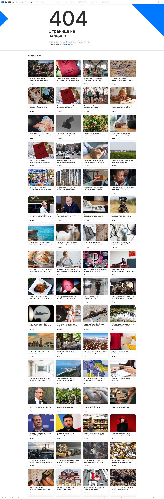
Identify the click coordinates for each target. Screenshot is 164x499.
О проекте (100, 497)
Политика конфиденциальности (112, 497)
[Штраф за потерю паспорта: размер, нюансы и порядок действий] (95, 182)
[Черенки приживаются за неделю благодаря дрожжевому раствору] (68, 400)
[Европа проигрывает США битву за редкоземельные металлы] (123, 454)
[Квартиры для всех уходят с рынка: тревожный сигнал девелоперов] (68, 182)
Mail (3, 497)
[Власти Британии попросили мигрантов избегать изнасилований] (41, 345)
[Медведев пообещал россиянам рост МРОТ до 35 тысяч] (41, 427)
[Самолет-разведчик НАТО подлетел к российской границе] (41, 318)
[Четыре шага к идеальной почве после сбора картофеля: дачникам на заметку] (123, 482)
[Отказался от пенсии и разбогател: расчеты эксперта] (41, 154)
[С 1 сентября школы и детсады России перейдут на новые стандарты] (123, 100)
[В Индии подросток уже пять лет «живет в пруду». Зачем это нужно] (123, 318)
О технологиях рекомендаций (128, 497)
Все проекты (21, 497)
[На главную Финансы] (9, 2)
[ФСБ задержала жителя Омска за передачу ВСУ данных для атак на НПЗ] (123, 291)
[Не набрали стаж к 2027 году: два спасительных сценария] (68, 291)
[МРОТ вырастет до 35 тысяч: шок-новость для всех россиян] (41, 127)
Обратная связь (157, 497)
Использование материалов (145, 497)
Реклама (14, 497)
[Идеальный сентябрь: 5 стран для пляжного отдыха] (95, 318)
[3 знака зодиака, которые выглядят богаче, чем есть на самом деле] (68, 345)
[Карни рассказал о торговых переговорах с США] (95, 482)
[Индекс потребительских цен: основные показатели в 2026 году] (95, 427)
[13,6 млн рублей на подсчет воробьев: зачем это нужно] (95, 454)
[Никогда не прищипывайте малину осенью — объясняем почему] (95, 127)
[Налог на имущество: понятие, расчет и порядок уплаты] (68, 482)
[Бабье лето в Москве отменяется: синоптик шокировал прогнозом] (95, 291)
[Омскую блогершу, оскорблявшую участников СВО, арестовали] (123, 263)
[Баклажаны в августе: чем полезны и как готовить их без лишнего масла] (41, 291)
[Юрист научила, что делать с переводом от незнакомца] (123, 127)
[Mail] (2, 2)
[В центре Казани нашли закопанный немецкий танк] (95, 236)
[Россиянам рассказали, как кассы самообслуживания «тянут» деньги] (41, 100)
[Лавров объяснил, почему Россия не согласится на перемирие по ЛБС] (41, 400)
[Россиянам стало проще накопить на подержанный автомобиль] (123, 400)
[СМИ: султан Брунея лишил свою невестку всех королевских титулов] (123, 182)
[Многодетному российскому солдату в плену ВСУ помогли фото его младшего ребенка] (95, 73)
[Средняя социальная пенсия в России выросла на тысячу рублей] (95, 154)
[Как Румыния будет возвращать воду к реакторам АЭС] (123, 154)
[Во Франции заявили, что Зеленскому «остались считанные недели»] (68, 427)
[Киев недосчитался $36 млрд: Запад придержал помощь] (95, 373)
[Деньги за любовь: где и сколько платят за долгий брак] (95, 100)
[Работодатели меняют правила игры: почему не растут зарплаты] (68, 263)
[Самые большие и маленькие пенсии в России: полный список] (68, 73)
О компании (8, 497)
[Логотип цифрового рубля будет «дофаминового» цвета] (95, 263)
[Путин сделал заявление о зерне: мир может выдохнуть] (68, 209)
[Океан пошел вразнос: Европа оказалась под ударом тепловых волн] (41, 236)
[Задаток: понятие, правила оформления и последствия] (95, 209)
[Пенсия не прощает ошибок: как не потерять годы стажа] (68, 100)
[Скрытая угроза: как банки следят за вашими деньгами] (68, 127)
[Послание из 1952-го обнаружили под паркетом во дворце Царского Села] (123, 73)
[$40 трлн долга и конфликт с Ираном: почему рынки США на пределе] (41, 209)
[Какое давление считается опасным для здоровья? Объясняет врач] (123, 236)
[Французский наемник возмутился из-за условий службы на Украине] (41, 73)
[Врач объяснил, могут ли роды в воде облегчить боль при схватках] (95, 400)
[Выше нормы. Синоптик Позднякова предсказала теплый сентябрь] (41, 182)
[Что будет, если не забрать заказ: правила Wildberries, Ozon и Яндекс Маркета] (68, 454)
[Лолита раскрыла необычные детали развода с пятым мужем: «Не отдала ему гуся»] (123, 427)
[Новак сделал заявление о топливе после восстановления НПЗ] (41, 454)
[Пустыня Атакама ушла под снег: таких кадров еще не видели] (95, 345)
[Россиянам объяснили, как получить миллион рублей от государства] (68, 318)
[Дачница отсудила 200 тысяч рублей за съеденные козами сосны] (68, 236)
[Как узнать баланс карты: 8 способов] (123, 373)
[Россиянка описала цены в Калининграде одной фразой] (68, 154)
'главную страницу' (67, 44)
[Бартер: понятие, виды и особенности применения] (123, 345)
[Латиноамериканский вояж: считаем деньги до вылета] (68, 373)
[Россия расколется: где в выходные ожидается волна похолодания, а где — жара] (123, 209)
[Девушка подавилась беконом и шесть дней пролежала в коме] (41, 373)
